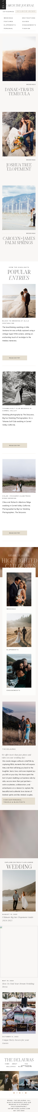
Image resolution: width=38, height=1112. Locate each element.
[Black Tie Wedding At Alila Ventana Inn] (19, 301)
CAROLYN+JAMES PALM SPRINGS (19, 240)
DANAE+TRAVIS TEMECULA (19, 91)
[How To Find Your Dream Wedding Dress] (19, 951)
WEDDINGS (31, 84)
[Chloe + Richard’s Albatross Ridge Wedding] (19, 476)
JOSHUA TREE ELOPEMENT (19, 167)
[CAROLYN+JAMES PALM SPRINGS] (18, 207)
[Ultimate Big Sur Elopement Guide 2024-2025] (19, 890)
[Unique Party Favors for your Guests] (19, 1013)
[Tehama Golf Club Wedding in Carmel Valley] (19, 388)
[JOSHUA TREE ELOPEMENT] (19, 134)
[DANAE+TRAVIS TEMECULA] (19, 59)
